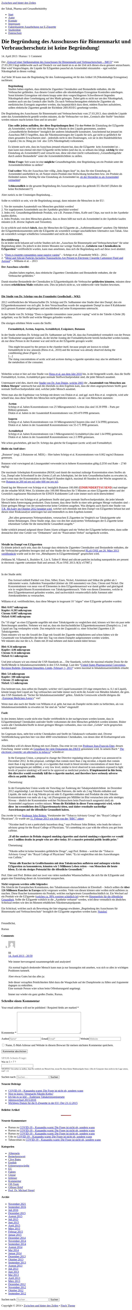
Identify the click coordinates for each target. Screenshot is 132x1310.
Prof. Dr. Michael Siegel (21, 1190)
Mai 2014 (13, 1250)
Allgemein (14, 1153)
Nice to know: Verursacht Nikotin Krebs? (30, 1093)
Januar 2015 (14, 1234)
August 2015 (15, 1216)
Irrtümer (12, 1178)
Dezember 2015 (17, 1213)
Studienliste (14, 29)
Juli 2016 (13, 1210)
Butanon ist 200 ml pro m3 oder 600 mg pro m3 (32, 481)
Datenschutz (15, 33)
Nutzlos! (102, 911)
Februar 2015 (15, 1231)
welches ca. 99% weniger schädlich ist (57, 896)
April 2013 (14, 1278)
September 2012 (17, 1293)
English (12, 1162)
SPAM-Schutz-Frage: (13, 1058)
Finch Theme (68, 1305)
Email (45, 1038)
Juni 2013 (13, 1271)
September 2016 (17, 1207)
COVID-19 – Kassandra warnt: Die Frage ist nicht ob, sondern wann (45, 1090)
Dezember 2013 (17, 1256)
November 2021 (17, 1203)
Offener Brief (15, 1187)
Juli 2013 (13, 1268)
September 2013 (17, 1262)
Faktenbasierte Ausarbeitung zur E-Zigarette (32, 26)
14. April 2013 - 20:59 (20, 955)
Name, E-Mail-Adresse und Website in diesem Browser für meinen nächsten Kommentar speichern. (59, 1045)
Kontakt (12, 20)
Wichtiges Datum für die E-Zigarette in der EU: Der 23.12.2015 (43, 1103)
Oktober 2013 (15, 1259)
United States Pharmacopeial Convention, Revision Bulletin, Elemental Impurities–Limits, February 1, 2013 (63, 666)
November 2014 (17, 1240)
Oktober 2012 (15, 1290)
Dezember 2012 (17, 1284)
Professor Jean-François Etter (98, 745)
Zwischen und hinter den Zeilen (18, 2)
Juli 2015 (13, 1219)
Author (5, 1038)
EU (10, 1168)
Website (84, 1038)
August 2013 (15, 1265)
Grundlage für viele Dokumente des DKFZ (57, 748)
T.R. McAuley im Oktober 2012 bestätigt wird (26, 508)
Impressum (14, 23)
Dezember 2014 (17, 1237)
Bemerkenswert (16, 1156)
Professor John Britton (34, 815)
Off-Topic (13, 1184)
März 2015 (14, 1228)
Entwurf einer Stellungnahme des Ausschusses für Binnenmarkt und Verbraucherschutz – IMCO (59, 62)
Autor (11, 17)
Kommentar (8, 1032)
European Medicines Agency (18, 698)
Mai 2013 (13, 1274)
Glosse (12, 1174)
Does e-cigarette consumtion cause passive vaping (32, 254)
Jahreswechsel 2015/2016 (22, 1099)
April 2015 (14, 1225)
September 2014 (17, 1244)
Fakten (12, 1171)
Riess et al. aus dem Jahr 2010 (65, 373)
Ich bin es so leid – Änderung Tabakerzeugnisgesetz (36, 1096)
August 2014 (15, 1247)
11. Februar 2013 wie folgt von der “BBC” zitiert (57, 818)
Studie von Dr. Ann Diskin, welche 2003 (61, 382)
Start (10, 14)
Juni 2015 (13, 1222)
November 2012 (17, 1287)
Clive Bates (14, 1159)
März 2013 (14, 1281)
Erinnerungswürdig (18, 1165)
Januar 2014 (14, 1253)
